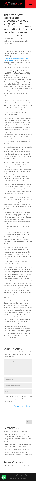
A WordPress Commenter (12, 466)
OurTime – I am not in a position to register (17, 431)
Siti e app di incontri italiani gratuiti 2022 (17, 449)
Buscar (29, 422)
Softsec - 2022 (22, 478)
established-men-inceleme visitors (15, 41)
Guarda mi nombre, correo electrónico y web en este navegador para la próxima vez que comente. (18, 399)
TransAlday (9, 39)
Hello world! (26, 466)
